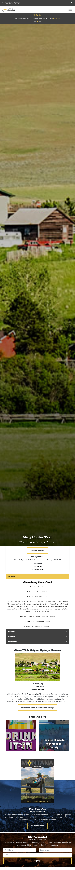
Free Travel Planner (12, 3)
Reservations (12, 641)
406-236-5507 (39, 569)
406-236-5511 (38, 566)
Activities (11, 631)
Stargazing (57, 18)
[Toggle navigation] (70, 9)
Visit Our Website (37, 550)
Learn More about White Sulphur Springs (37, 708)
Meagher (41, 690)
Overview (11, 577)
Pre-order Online (37, 826)
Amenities (11, 636)
